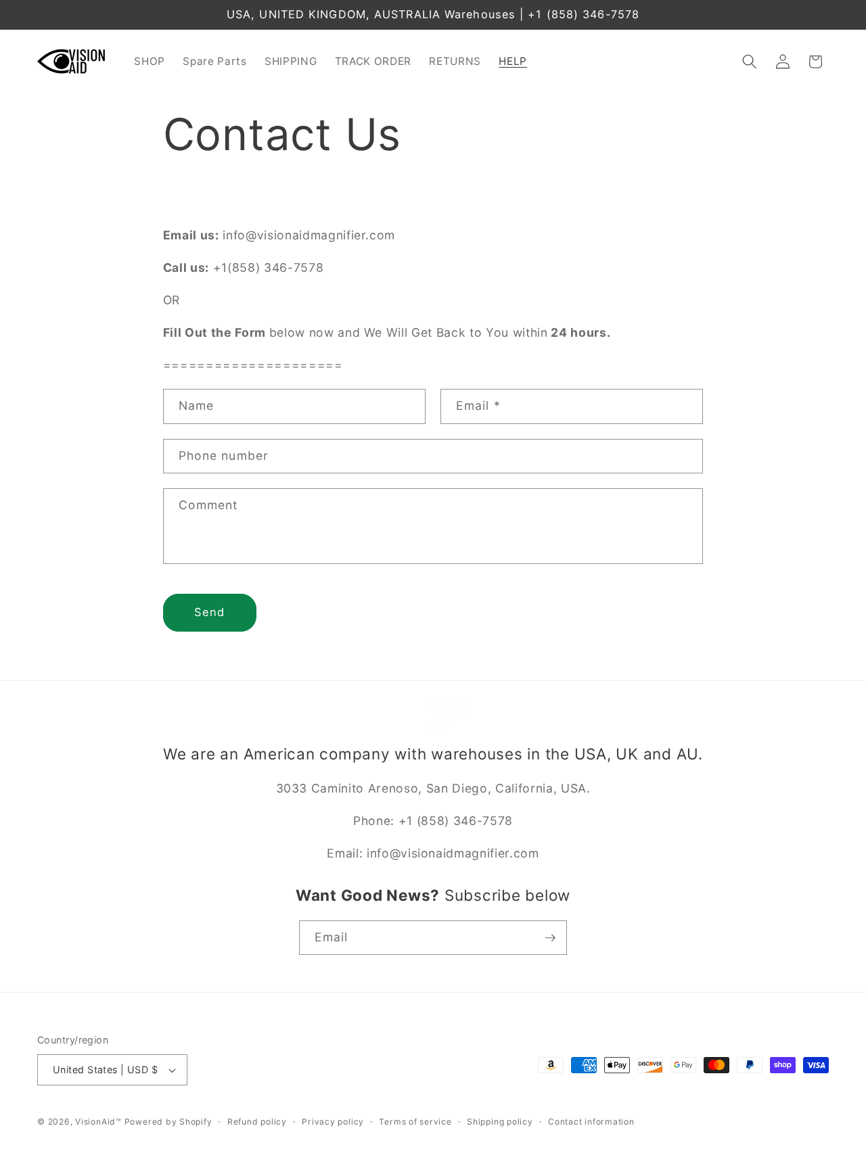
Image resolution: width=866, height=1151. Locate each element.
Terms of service (415, 1122)
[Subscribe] (550, 938)
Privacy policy (333, 1122)
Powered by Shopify (168, 1122)
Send (209, 612)
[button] (749, 61)
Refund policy (257, 1122)
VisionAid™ (98, 1122)
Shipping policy (500, 1122)
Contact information (591, 1122)
